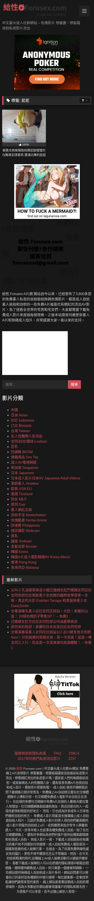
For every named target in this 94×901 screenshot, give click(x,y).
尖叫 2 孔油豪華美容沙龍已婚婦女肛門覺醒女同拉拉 (51, 590)
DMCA (74, 753)
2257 (72, 758)
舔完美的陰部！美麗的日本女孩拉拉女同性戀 (46, 627)
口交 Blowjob (21, 426)
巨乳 (14, 447)
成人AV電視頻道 (24, 462)
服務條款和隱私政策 (30, 753)
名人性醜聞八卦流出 (26, 436)
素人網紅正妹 (21, 510)
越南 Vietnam (21, 541)
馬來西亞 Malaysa (25, 567)
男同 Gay (18, 504)
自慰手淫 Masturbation (28, 515)
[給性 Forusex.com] (38, 10)
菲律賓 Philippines (25, 525)
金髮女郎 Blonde (24, 546)
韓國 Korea (19, 552)
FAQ (57, 753)
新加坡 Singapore (24, 468)
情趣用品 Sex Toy (24, 457)
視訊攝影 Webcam (25, 531)
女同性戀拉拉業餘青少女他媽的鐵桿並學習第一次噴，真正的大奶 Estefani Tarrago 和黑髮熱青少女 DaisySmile (49, 600)
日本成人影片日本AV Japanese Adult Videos (45, 478)
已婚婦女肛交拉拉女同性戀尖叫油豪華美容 (44, 621)
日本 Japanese (22, 473)
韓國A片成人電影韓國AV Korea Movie (40, 557)
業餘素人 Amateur (25, 483)
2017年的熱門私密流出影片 (39, 758)
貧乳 (14, 536)
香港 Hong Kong (24, 562)
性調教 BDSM (22, 452)
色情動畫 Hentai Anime (29, 520)
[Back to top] (80, 888)
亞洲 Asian (19, 415)
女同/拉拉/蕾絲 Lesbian (29, 441)
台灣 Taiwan (20, 431)
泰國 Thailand (22, 494)
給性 (19, 768)
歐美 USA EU (21, 489)
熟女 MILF (19, 499)
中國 (14, 410)
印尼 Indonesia (22, 420)
